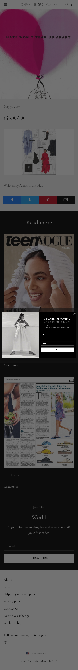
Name (43, 331)
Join (57, 349)
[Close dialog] (74, 314)
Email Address (45, 340)
